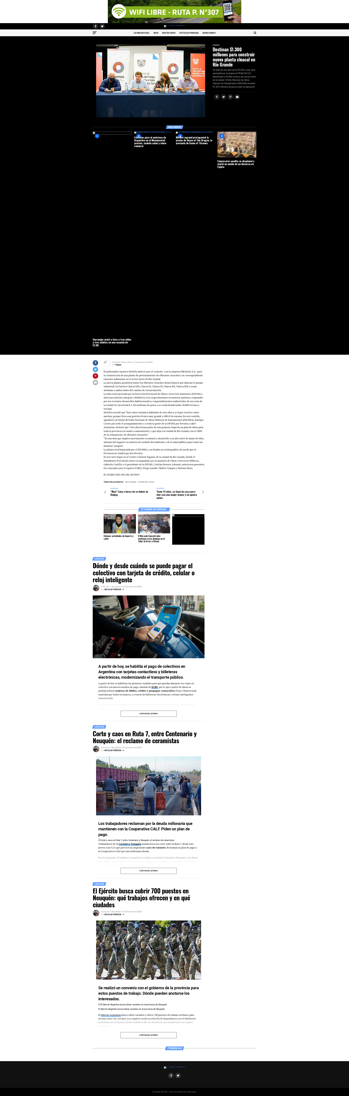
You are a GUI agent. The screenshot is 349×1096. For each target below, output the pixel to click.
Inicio (156, 32)
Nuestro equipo (169, 32)
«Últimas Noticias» (141, 32)
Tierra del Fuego (146, 482)
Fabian (118, 365)
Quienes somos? (209, 32)
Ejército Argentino (111, 1014)
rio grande (131, 482)
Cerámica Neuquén (130, 843)
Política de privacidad (189, 32)
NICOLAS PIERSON (112, 589)
